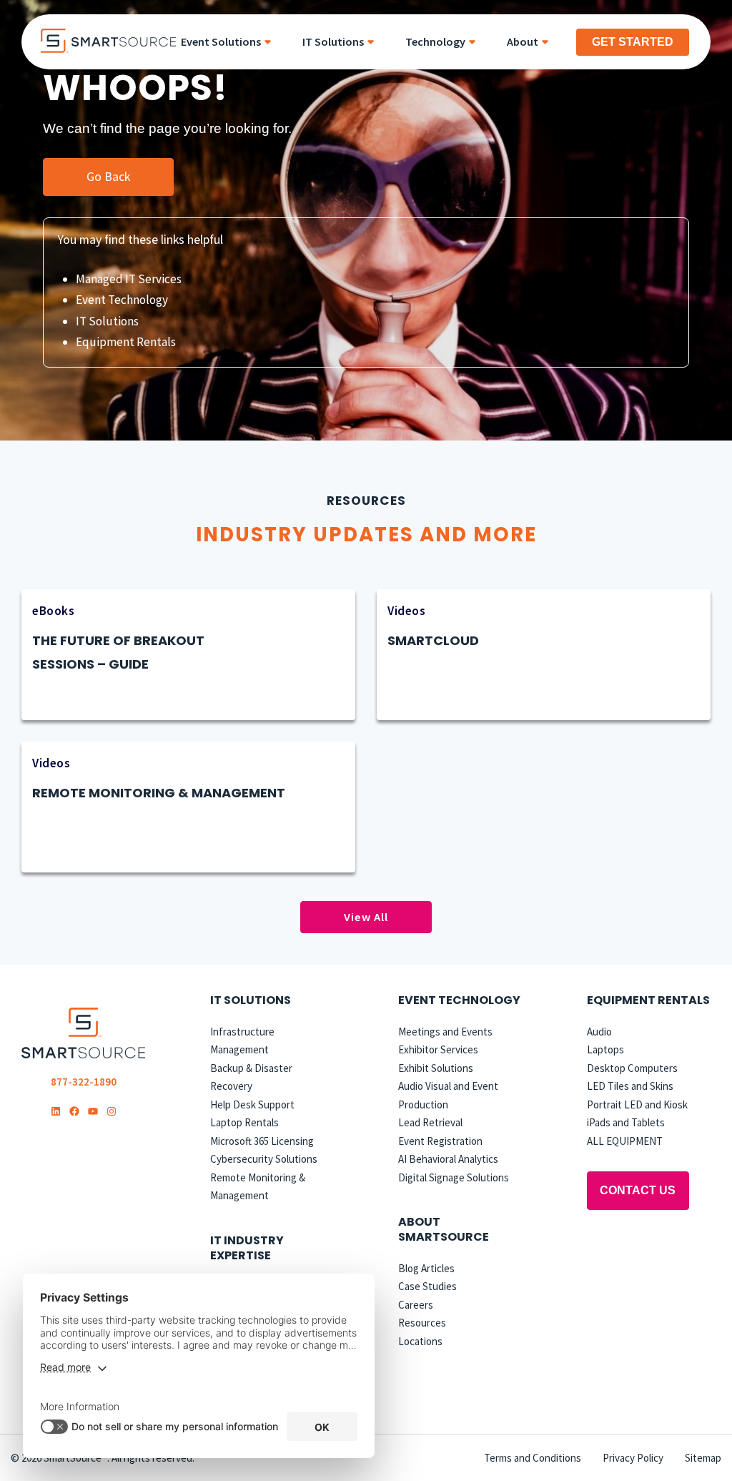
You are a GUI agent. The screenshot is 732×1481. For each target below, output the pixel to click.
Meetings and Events (445, 1031)
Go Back (108, 176)
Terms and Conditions (532, 1458)
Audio (599, 1031)
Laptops (605, 1049)
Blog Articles (426, 1268)
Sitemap (703, 1458)
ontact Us (638, 1190)
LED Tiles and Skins (630, 1086)
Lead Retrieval (430, 1122)
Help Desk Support (252, 1104)
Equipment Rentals (126, 342)
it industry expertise (247, 1248)
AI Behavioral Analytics (448, 1159)
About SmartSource (443, 1229)
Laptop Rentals (244, 1122)
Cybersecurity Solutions (263, 1159)
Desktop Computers (632, 1068)
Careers (415, 1305)
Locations (420, 1341)
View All (366, 917)
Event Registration (440, 1141)
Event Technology (122, 299)
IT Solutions (107, 321)
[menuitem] (231, 41)
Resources (422, 1322)
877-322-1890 (84, 1081)
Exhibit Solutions (435, 1068)
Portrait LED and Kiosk (637, 1104)
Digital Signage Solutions (453, 1177)
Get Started (632, 42)
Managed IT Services (129, 279)
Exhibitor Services (438, 1049)
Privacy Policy (633, 1458)
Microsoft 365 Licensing (262, 1141)
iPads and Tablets (626, 1122)
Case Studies (427, 1286)
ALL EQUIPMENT (625, 1141)
